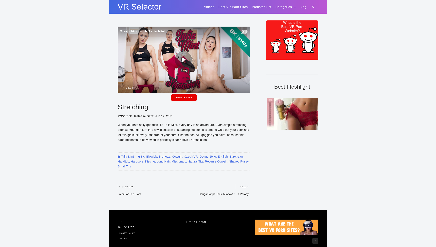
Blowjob (151, 156)
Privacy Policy (126, 232)
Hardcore (137, 161)
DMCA (121, 221)
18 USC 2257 (126, 227)
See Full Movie (183, 97)
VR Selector (139, 7)
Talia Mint (127, 156)
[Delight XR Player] (239, 32)
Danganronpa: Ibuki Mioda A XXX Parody (224, 192)
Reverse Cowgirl (216, 161)
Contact (122, 238)
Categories (283, 7)
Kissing (150, 161)
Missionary (179, 161)
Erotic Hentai (196, 222)
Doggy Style (207, 156)
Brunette (164, 156)
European (236, 156)
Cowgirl (177, 156)
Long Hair (163, 161)
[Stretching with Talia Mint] (183, 59)
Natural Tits (195, 161)
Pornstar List (261, 7)
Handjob (123, 161)
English (223, 156)
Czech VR (191, 156)
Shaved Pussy (238, 161)
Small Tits (124, 166)
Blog (303, 7)
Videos (209, 7)
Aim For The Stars (130, 192)
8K (143, 156)
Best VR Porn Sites (233, 7)
